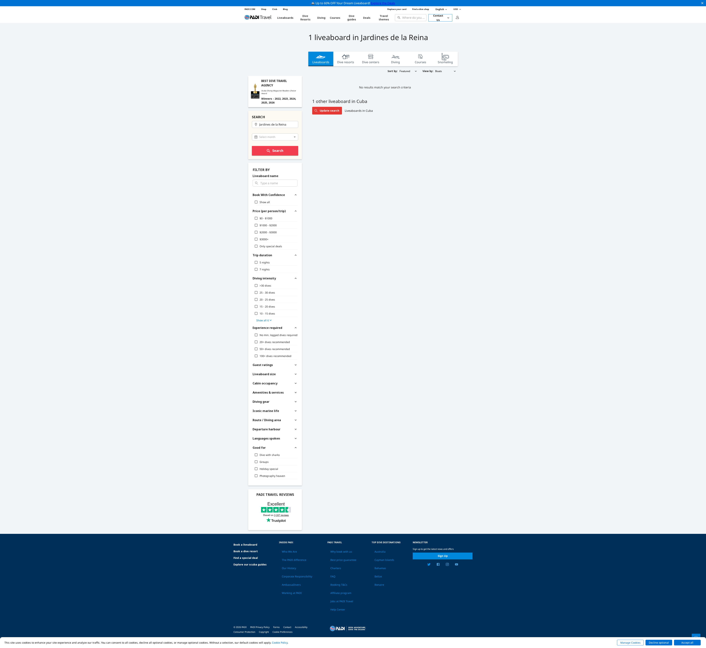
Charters (335, 568)
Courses (335, 17)
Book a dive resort (245, 551)
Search (277, 150)
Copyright (264, 631)
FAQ (332, 576)
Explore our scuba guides (250, 564)
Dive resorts (345, 62)
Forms (276, 627)
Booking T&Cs (338, 584)
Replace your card (396, 9)
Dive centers (370, 62)
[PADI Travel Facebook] (438, 565)
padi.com (250, 9)
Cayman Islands (384, 560)
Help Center (337, 609)
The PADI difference (294, 560)
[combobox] (413, 18)
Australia (380, 551)
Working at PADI (292, 593)
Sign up (443, 556)
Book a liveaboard (245, 544)
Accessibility (301, 627)
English (440, 9)
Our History (289, 568)
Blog (285, 9)
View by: (427, 71)
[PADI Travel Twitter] (429, 565)
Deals (366, 17)
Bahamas (380, 568)
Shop (263, 9)
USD (455, 9)
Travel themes (384, 17)
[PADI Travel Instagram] (447, 565)
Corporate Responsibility (297, 576)
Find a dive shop (420, 9)
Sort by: (393, 71)
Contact (287, 627)
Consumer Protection (244, 631)
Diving (321, 17)
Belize (378, 576)
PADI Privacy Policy (260, 627)
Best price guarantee (343, 560)
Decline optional (659, 642)
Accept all (687, 642)
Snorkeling (445, 62)
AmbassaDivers (291, 584)
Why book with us (341, 551)
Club (274, 9)
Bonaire (379, 584)
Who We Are (289, 551)
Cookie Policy (280, 642)
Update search (329, 110)
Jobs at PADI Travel (341, 601)
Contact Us (438, 18)
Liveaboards (320, 62)
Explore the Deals (383, 3)
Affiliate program (340, 593)
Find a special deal (245, 558)
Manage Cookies (630, 642)
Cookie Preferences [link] (282, 631)
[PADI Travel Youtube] (456, 565)
